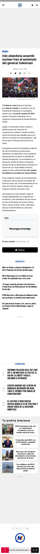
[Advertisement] (20, 28)
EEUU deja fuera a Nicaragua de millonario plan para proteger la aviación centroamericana (19, 296)
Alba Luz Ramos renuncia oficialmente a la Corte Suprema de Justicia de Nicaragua (18, 268)
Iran (28, 241)
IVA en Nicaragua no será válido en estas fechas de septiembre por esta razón (17, 277)
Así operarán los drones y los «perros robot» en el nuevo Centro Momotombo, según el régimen (19, 306)
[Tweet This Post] (15, 73)
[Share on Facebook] (11, 73)
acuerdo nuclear (20, 241)
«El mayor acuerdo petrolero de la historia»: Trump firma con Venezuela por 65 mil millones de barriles (19, 287)
